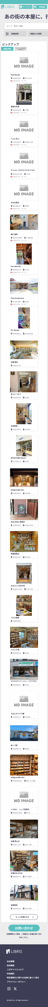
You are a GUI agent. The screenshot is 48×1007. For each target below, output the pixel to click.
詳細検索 (15, 33)
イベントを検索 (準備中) (21, 48)
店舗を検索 (7, 49)
